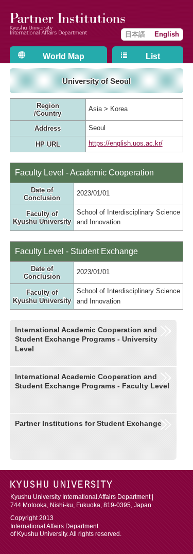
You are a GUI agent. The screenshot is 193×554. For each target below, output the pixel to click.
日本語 (135, 34)
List (153, 56)
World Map (63, 56)
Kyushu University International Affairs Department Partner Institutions (69, 23)
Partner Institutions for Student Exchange (88, 423)
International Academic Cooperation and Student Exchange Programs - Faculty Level (92, 381)
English (166, 34)
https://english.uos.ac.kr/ (126, 143)
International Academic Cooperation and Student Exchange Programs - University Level (86, 339)
